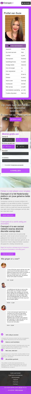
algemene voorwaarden (17, 165)
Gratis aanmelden (15, 373)
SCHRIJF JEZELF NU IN (8, 215)
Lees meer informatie (15, 180)
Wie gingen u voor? (15, 119)
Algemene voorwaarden (15, 375)
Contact (15, 384)
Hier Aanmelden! (16, 46)
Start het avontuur (8, 254)
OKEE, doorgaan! (19, 390)
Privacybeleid (15, 377)
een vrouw (9, 140)
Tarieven (15, 379)
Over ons (15, 382)
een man (22, 140)
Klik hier (20, 387)
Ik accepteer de (14, 165)
